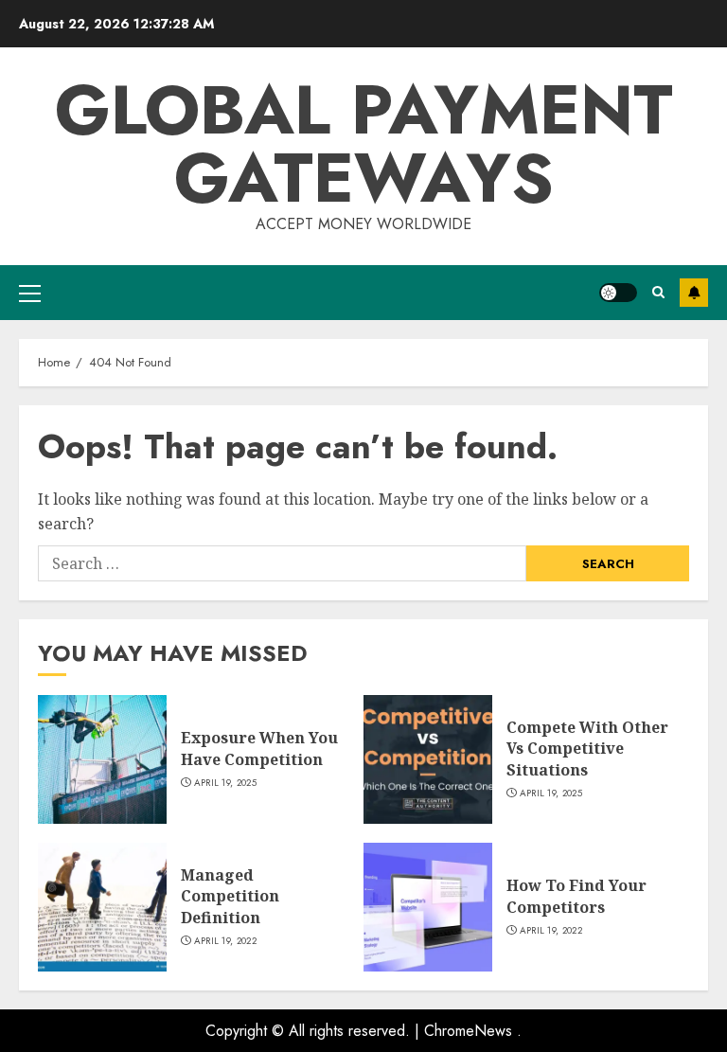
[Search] (658, 292)
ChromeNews (468, 1031)
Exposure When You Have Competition (259, 748)
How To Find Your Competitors (576, 896)
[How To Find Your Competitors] (428, 907)
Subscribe (694, 292)
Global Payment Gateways (364, 144)
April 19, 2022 (225, 941)
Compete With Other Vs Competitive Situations (587, 748)
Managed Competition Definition (230, 896)
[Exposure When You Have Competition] (102, 759)
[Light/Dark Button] (618, 292)
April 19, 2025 (225, 783)
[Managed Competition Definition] (102, 907)
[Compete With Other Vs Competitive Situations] (428, 759)
